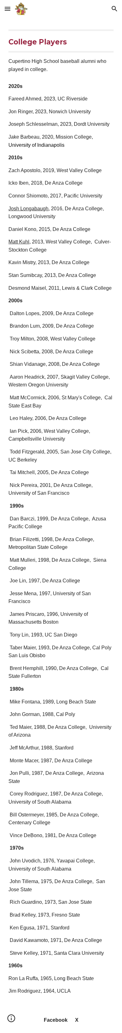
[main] (61, 51)
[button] (7, 8)
